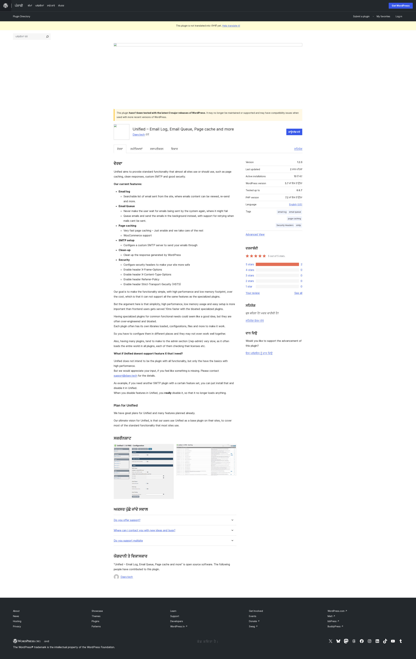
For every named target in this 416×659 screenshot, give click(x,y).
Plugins (95, 621)
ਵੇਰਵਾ (120, 148)
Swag (253, 626)
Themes (96, 616)
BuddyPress (335, 626)
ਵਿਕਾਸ (174, 148)
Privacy (17, 626)
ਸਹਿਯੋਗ (298, 148)
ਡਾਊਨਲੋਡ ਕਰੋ (294, 131)
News (16, 616)
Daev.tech (139, 134)
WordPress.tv (179, 626)
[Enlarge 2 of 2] (232, 448)
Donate (254, 621)
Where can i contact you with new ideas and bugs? (144, 530)
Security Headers (285, 225)
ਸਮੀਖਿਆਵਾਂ (136, 148)
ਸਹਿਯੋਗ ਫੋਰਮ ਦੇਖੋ (255, 320)
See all (298, 293)
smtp (298, 225)
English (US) (295, 204)
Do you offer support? (127, 520)
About (16, 611)
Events (252, 616)
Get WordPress (401, 5)
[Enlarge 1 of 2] (169, 448)
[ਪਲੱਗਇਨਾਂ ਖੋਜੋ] (47, 36)
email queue (295, 212)
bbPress (333, 621)
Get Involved (256, 611)
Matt (331, 616)
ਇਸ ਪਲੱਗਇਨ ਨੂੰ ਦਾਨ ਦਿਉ (259, 353)
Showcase (97, 611)
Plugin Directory (21, 16)
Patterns (96, 626)
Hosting (17, 621)
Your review (253, 293)
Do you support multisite (128, 540)
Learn (173, 611)
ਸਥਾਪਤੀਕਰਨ (156, 148)
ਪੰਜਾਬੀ (46, 641)
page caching (294, 218)
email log (282, 212)
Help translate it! (231, 25)
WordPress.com (337, 611)
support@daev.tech (125, 375)
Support (174, 616)
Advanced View (255, 234)
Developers (176, 621)
